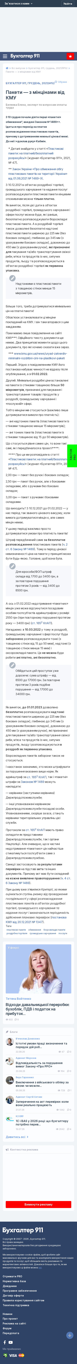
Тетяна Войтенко (18, 998)
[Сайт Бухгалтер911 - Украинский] (23, 1230)
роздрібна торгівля (17, 933)
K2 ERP (19, 1116)
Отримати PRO (12, 1276)
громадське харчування (43, 933)
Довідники (10, 1286)
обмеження (34, 929)
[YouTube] (11, 1342)
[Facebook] (5, 1342)
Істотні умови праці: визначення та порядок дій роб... (41, 1045)
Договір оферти (13, 1295)
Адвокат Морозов (26, 1058)
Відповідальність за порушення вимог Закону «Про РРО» (39, 1064)
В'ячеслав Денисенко (28, 1039)
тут (40, 1267)
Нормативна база (14, 1281)
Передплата (70, 56)
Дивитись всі (16, 1137)
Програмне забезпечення (20, 1290)
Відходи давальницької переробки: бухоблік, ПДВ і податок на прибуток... (37, 1009)
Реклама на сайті (14, 1323)
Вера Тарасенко (25, 1077)
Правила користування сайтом (23, 1300)
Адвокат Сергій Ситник (29, 1097)
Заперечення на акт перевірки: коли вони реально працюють (42, 1103)
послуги (63, 933)
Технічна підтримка (16, 1305)
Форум (7, 1328)
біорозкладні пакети (54, 929)
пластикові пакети (16, 929)
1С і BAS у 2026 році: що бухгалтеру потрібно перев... (42, 1122)
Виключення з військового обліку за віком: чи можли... (42, 1084)
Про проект (10, 1318)
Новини (7, 1313)
